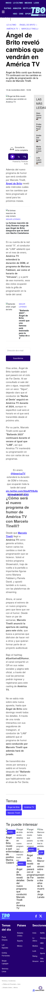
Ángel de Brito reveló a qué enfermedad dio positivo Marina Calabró (12, 850)
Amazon (35, 961)
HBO (42, 943)
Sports (42, 953)
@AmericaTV (18, 473)
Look (36, 2)
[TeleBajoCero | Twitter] (6, 18)
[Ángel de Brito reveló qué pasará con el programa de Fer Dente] (30, 840)
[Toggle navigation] (3, 11)
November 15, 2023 (18, 494)
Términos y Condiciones (9, 981)
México (16, 987)
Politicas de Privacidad (9, 984)
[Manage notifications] (40, 988)
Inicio (8, 2)
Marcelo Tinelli (14, 812)
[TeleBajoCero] (11, 916)
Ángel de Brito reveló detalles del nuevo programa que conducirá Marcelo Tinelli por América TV (21, 888)
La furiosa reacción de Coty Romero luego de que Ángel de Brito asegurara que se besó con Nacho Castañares (17, 227)
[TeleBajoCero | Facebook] (1, 18)
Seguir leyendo (13, 219)
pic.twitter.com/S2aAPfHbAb (22, 491)
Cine (42, 948)
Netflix (42, 933)
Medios (28, 2)
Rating (34, 956)
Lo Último (18, 2)
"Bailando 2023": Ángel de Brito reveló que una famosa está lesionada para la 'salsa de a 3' (24, 324)
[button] (18, 358)
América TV (29, 807)
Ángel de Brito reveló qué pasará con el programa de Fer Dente (32, 867)
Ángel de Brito (14, 807)
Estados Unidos (7, 987)
